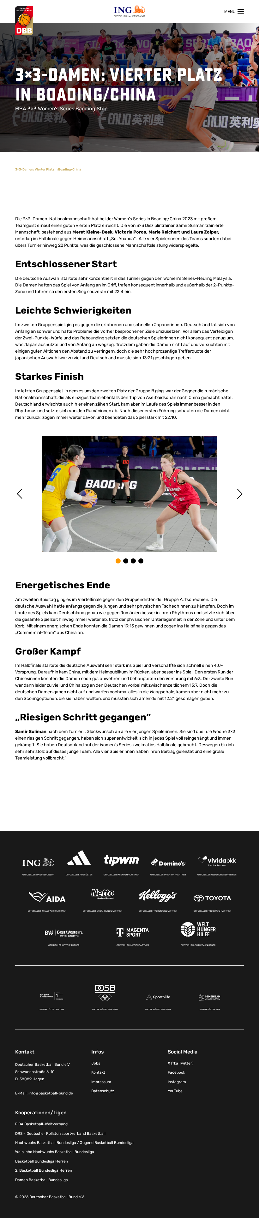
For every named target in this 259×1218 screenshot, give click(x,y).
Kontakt (98, 1072)
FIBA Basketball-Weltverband (41, 1124)
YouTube (175, 1091)
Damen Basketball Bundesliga (41, 1180)
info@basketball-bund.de (50, 1093)
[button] (118, 560)
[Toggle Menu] (234, 11)
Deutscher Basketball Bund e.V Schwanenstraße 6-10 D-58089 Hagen (42, 1071)
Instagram (177, 1082)
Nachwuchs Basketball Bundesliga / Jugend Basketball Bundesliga (74, 1142)
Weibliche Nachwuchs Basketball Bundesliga (54, 1152)
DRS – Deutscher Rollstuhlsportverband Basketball (60, 1133)
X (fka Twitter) (180, 1063)
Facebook (176, 1072)
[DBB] (24, 20)
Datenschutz (102, 1091)
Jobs (95, 1063)
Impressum (101, 1082)
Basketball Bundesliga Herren (41, 1161)
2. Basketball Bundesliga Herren (43, 1170)
